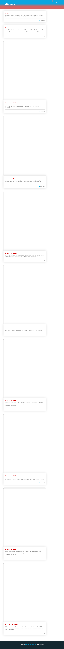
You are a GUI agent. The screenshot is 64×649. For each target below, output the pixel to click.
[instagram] (57, 1)
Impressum (32, 646)
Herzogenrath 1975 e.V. (6, 3)
